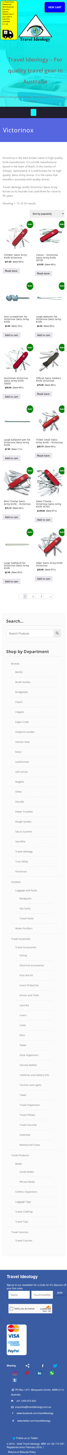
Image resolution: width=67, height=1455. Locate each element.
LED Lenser (21, 771)
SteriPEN (20, 841)
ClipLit (19, 702)
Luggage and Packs (26, 890)
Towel (23, 1095)
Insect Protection (29, 985)
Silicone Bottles (28, 1065)
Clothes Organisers (26, 1191)
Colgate (19, 712)
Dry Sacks (25, 908)
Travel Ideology (24, 851)
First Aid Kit (26, 975)
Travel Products (20, 1155)
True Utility (21, 861)
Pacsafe (19, 801)
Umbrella (25, 1134)
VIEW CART (55, 7)
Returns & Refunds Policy (22, 1452)
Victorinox (21, 871)
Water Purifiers (23, 928)
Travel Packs (27, 918)
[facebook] (38, 1365)
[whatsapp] (49, 1373)
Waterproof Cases (30, 1144)
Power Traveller (24, 811)
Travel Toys (21, 1221)
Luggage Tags (23, 1201)
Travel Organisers (30, 1105)
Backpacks (25, 898)
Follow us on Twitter (27, 1438)
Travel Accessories (25, 947)
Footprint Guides (25, 732)
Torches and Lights (30, 1085)
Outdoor (16, 882)
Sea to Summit (23, 831)
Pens (22, 1035)
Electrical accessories (32, 965)
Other (18, 791)
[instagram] (12, 1373)
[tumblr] (12, 1380)
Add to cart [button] (11, 335)
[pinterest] (25, 1373)
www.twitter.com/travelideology (34, 1420)
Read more (11, 270)
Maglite (19, 781)
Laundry (24, 1005)
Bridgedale (21, 692)
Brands (15, 663)
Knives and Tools (29, 995)
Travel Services (19, 1232)
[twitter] (53, 1365)
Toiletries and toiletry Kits (34, 1075)
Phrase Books (27, 1181)
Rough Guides (23, 821)
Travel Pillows (27, 1115)
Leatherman (22, 761)
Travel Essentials (20, 938)
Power (23, 1045)
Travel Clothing (24, 1211)
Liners (23, 1015)
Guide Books (27, 1171)
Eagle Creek (22, 722)
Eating (23, 955)
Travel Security (28, 1124)
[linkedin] (37, 1373)
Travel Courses (23, 1240)
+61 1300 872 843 (26, 1400)
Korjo (18, 751)
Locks (23, 1025)
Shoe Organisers (29, 1055)
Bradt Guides (22, 682)
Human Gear (22, 741)
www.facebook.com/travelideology (35, 1413)
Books (18, 1163)
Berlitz (19, 672)
